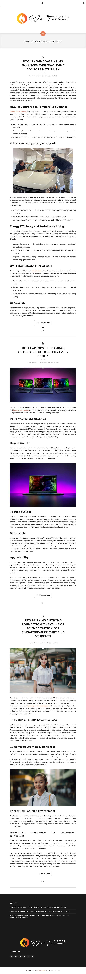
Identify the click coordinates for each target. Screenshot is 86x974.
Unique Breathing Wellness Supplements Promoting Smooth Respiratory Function (40, 911)
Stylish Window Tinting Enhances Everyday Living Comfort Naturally (43, 65)
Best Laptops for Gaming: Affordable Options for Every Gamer (43, 352)
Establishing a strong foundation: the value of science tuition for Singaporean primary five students (43, 628)
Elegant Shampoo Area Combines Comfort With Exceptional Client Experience (38, 907)
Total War (41, 970)
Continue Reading (43, 322)
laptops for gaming (21, 410)
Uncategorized (33, 76)
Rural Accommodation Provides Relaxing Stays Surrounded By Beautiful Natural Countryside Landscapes (39, 916)
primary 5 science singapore (39, 706)
